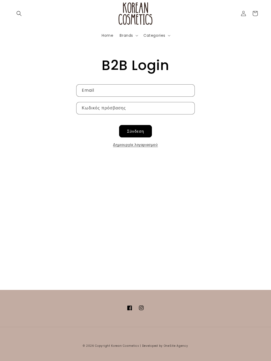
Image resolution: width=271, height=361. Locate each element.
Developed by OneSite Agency (165, 346)
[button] (19, 13)
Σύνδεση (135, 131)
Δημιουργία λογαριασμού (135, 144)
